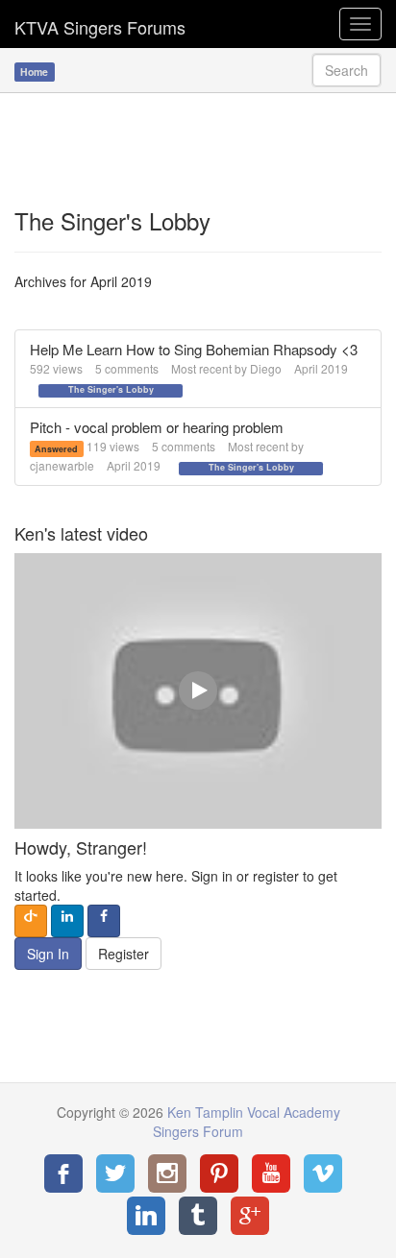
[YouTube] (271, 1173)
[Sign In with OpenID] (30, 921)
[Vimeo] (323, 1173)
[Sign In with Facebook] (103, 921)
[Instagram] (167, 1173)
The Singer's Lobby (111, 390)
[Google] (250, 1216)
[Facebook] (63, 1173)
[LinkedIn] (146, 1216)
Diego (266, 368)
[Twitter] (115, 1173)
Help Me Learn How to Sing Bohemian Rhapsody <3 (194, 349)
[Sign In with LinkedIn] (67, 921)
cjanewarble (62, 465)
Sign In (48, 953)
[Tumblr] (198, 1216)
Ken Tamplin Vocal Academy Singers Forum (100, 24)
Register (123, 953)
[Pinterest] (219, 1173)
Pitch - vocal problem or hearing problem (157, 427)
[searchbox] (346, 70)
